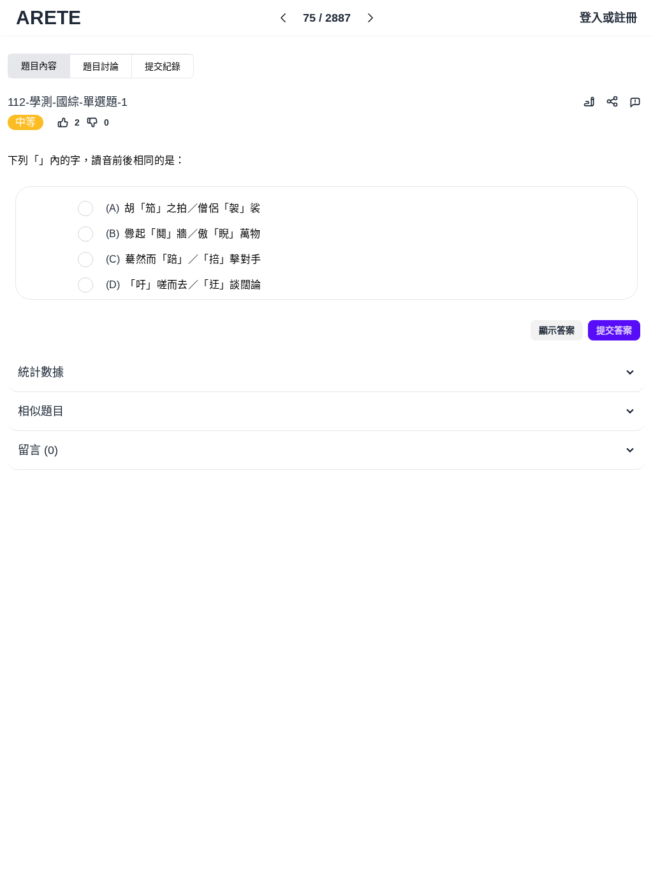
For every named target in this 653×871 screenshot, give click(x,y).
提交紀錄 (162, 66)
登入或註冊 (608, 17)
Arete (48, 17)
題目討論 (101, 66)
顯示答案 (557, 330)
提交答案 (614, 330)
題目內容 (39, 66)
